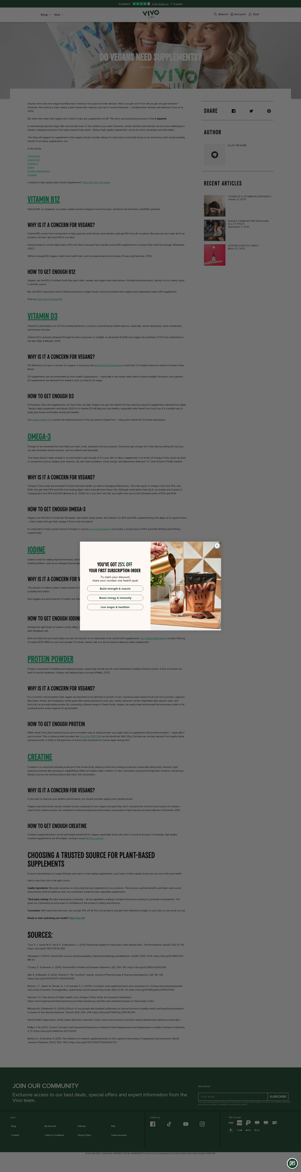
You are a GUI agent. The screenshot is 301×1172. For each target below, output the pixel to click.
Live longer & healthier (115, 607)
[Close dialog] (217, 545)
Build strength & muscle (115, 589)
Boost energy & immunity (115, 598)
